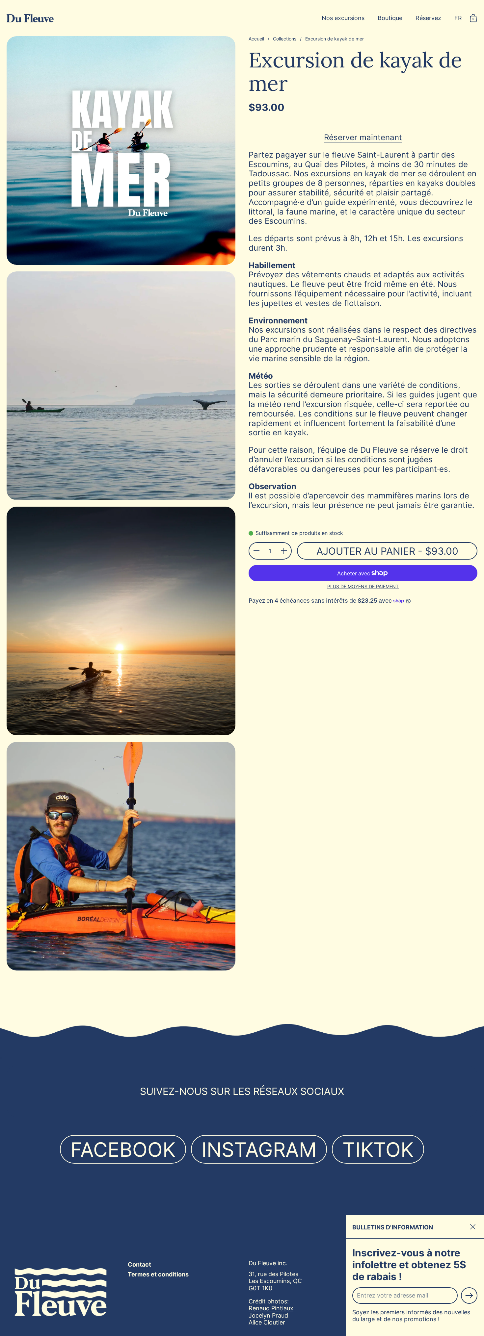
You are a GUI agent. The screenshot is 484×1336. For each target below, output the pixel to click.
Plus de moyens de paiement (363, 586)
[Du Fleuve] (30, 18)
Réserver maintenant (363, 137)
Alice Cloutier (267, 1322)
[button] (458, 18)
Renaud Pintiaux (271, 1308)
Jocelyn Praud (268, 1315)
